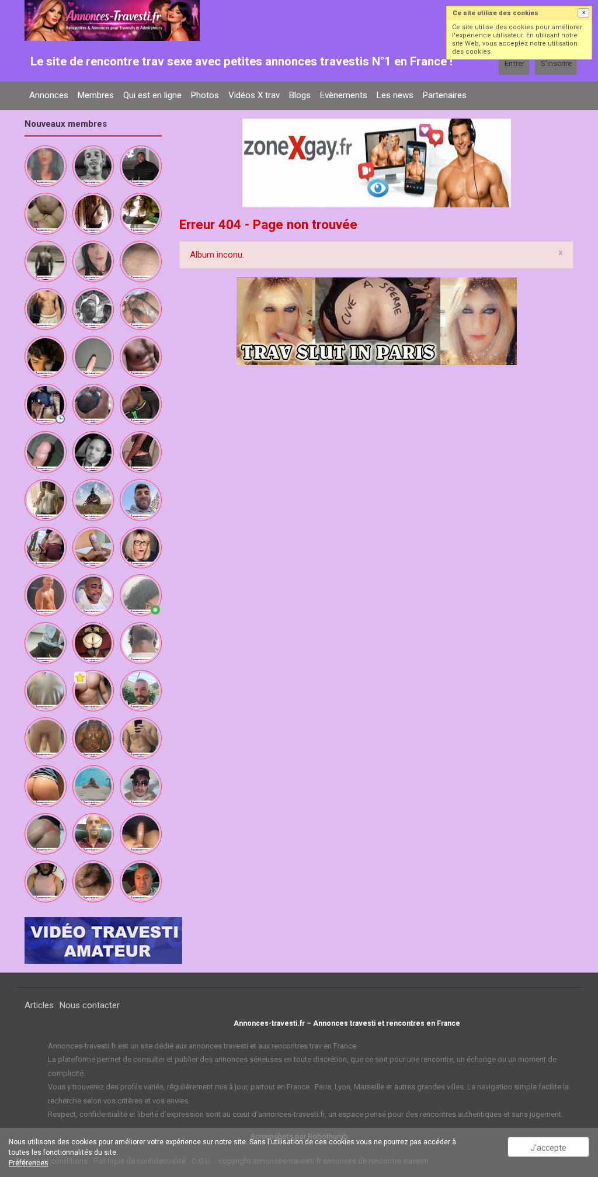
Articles (39, 1005)
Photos (205, 95)
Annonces (48, 95)
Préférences (28, 1163)
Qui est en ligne (152, 95)
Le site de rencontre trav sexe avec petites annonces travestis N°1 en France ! (241, 61)
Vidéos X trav (254, 95)
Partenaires (445, 95)
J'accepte (548, 1147)
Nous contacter (90, 1005)
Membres (96, 95)
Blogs (300, 95)
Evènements (343, 95)
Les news (395, 95)
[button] (583, 13)
